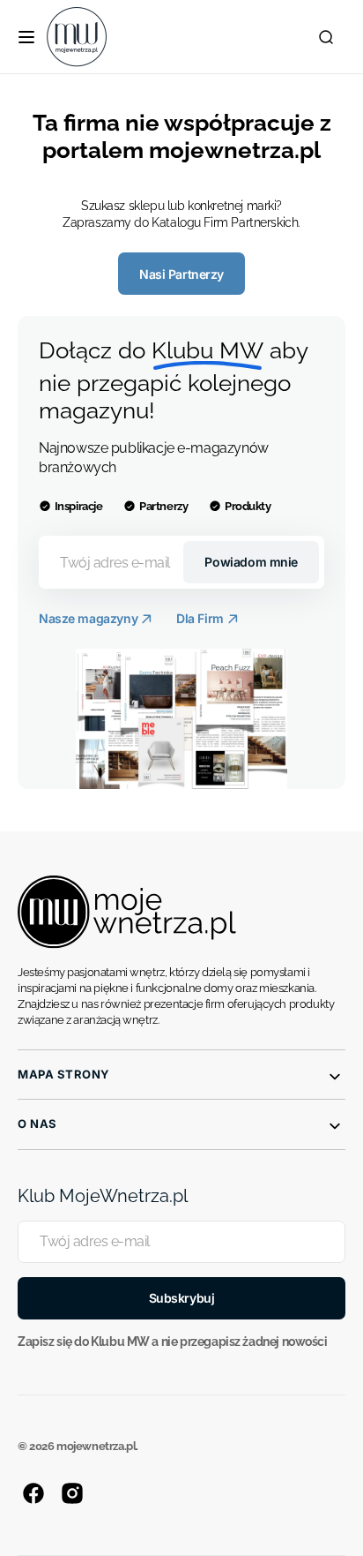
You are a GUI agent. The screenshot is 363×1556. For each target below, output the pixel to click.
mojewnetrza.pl (96, 1446)
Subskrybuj (182, 1297)
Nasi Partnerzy (181, 274)
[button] (26, 37)
